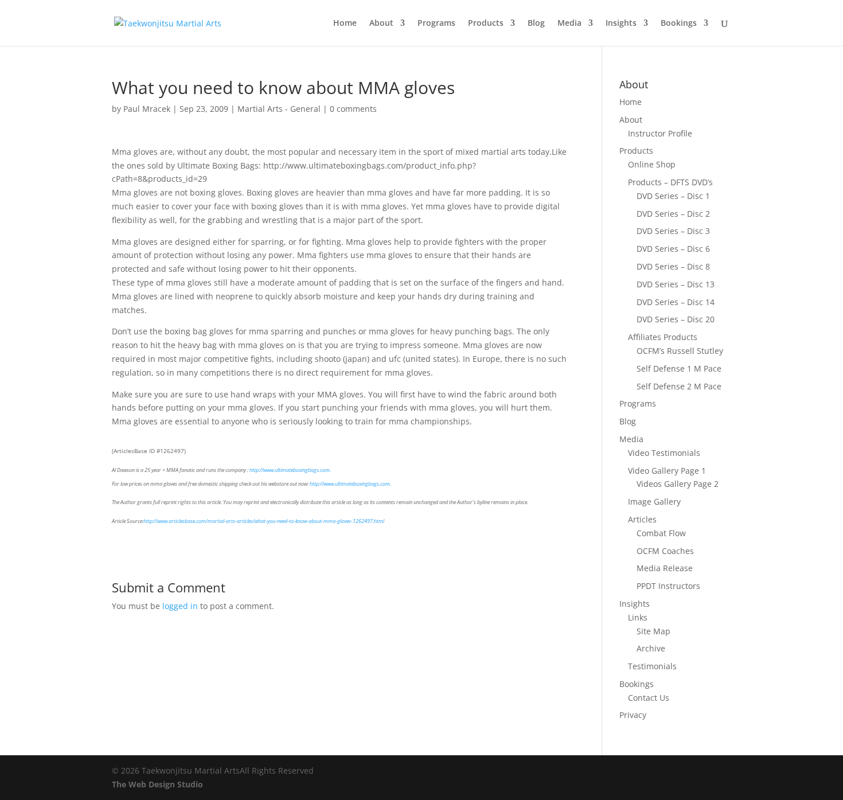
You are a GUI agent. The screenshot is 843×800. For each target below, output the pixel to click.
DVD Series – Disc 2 (673, 213)
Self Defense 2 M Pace (679, 386)
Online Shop (652, 164)
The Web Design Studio (157, 784)
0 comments (353, 108)
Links (637, 617)
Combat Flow (661, 533)
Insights (621, 23)
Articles (642, 519)
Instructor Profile (660, 133)
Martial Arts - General (279, 108)
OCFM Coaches (665, 550)
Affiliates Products (662, 336)
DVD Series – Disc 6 (673, 248)
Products (486, 23)
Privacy (632, 714)
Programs (436, 23)
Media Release (665, 568)
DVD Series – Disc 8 (673, 266)
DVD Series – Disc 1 (673, 195)
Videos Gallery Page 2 (678, 483)
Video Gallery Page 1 (667, 470)
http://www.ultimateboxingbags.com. (290, 470)
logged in (180, 605)
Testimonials (652, 666)
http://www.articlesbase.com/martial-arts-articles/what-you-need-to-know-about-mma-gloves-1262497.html (263, 521)
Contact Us (648, 697)
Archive (651, 648)
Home (345, 23)
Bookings (679, 23)
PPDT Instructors (668, 585)
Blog (536, 23)
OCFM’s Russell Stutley (680, 350)
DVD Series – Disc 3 (673, 230)
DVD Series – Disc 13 (676, 284)
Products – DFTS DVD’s (670, 182)
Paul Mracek (146, 108)
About (381, 23)
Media (569, 23)
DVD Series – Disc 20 (676, 319)
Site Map (653, 631)
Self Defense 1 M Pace (679, 368)
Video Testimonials (664, 452)
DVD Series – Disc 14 (676, 301)
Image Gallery (654, 501)
